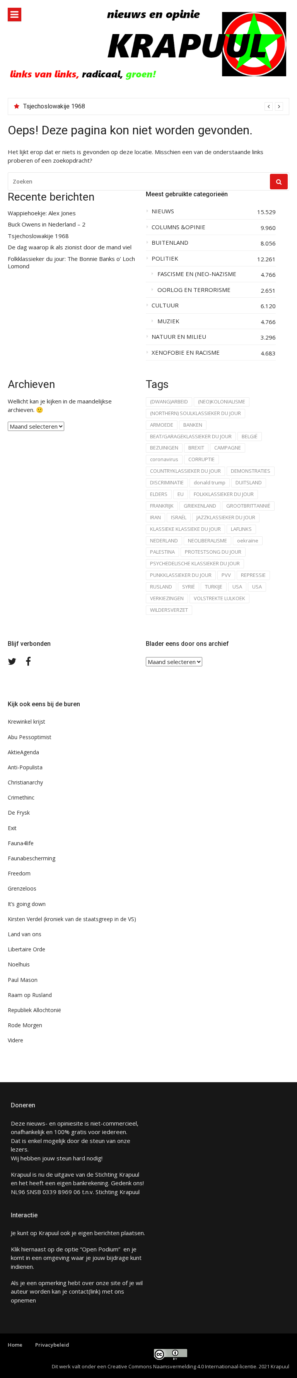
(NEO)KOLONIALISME (221, 401)
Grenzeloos (22, 888)
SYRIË (188, 586)
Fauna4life (21, 843)
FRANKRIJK (162, 505)
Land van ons (24, 934)
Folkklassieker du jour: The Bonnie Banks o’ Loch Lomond (71, 262)
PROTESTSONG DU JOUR (213, 551)
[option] (153, 106)
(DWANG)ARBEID (169, 401)
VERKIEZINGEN (167, 598)
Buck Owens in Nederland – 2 (46, 224)
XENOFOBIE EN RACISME (186, 352)
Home (15, 1344)
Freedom (19, 873)
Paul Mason (23, 979)
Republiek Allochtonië (34, 1010)
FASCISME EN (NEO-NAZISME (196, 274)
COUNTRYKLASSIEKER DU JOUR (185, 470)
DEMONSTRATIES (250, 470)
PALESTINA (162, 551)
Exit (12, 828)
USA (237, 586)
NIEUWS (163, 211)
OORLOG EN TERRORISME (193, 289)
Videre (15, 1040)
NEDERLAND (164, 540)
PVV (226, 574)
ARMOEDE (161, 424)
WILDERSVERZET (169, 609)
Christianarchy (25, 782)
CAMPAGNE (227, 447)
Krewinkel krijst (26, 721)
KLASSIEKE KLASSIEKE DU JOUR (185, 528)
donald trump (209, 482)
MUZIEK (168, 321)
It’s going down (27, 904)
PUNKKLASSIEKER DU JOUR (181, 574)
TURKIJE (213, 586)
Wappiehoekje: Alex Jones (42, 213)
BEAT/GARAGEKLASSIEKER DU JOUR (191, 436)
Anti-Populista (25, 767)
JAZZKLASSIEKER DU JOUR (225, 517)
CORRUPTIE (201, 459)
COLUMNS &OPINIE (178, 227)
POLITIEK (165, 258)
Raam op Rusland (30, 995)
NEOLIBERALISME (207, 540)
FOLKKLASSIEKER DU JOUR (224, 494)
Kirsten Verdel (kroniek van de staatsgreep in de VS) (72, 919)
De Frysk (19, 812)
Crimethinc (21, 797)
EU (181, 494)
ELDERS (158, 494)
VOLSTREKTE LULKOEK (219, 598)
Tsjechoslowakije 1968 (54, 106)
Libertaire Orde (26, 949)
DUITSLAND (249, 482)
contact (79, 1291)
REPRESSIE (253, 574)
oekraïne (247, 540)
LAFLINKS (241, 528)
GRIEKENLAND (200, 505)
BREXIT (196, 447)
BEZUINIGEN (164, 447)
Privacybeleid (52, 1344)
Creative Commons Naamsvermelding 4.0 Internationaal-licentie (182, 1366)
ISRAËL (178, 517)
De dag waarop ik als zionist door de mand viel (69, 247)
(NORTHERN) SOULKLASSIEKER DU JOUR (195, 413)
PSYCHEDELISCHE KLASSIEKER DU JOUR (195, 563)
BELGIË (250, 436)
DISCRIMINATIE (167, 482)
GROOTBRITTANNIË (248, 505)
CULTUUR (165, 305)
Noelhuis (19, 964)
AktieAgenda (23, 752)
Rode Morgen (25, 1025)
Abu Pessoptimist (29, 737)
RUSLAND (161, 586)
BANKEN (192, 424)
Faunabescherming (31, 858)
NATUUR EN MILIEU (179, 336)
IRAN (155, 517)
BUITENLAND (170, 242)
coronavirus (164, 459)
